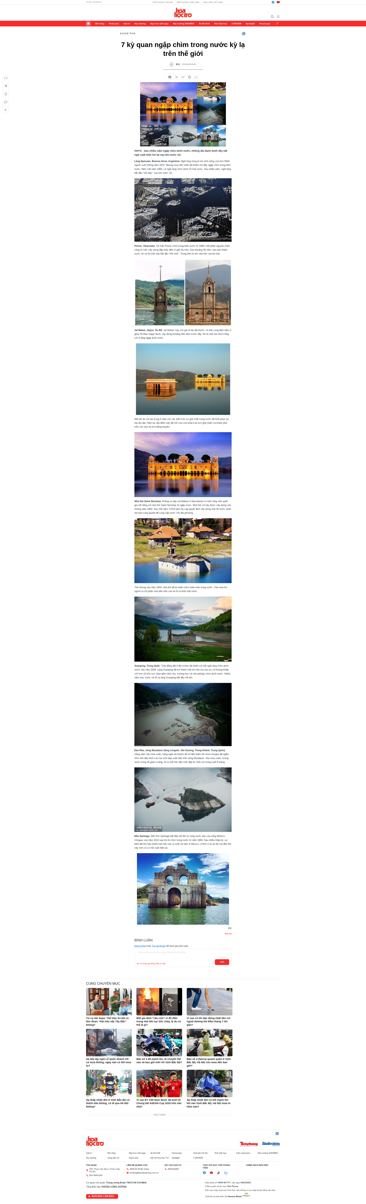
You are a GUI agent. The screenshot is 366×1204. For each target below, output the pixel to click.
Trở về (6, 110)
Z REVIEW (236, 23)
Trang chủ (88, 23)
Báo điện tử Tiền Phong (183, 12)
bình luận (196, 77)
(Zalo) (146, 1169)
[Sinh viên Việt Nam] (271, 1144)
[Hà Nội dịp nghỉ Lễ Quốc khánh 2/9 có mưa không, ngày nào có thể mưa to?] (109, 1042)
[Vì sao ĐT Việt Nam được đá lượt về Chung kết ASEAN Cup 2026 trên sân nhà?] (159, 1083)
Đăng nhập (140, 946)
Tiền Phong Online (162, 2)
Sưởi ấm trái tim (200, 1153)
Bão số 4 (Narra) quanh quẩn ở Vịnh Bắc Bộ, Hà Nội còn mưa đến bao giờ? (209, 1062)
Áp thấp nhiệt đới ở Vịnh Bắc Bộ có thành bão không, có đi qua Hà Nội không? (108, 1103)
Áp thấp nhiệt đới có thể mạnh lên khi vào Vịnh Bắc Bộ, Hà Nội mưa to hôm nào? (208, 1103)
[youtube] (278, 2)
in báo (189, 77)
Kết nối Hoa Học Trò (159, 1158)
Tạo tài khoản (159, 946)
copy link (183, 77)
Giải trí (127, 23)
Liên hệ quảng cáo (137, 1165)
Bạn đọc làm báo (103, 1196)
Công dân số (113, 1158)
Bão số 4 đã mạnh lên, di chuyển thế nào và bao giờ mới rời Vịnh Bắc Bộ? (159, 1061)
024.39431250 (95, 1175)
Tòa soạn (91, 1165)
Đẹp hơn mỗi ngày (159, 23)
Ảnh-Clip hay (220, 23)
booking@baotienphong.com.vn (144, 1173)
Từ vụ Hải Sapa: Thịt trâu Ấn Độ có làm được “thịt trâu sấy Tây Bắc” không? (107, 1021)
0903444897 (173, 1169)
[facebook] (273, 2)
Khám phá (114, 23)
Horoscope (264, 23)
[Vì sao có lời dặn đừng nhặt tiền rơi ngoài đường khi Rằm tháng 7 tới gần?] (209, 1001)
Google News (243, 33)
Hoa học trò (95, 1141)
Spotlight (250, 23)
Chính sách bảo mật (257, 1165)
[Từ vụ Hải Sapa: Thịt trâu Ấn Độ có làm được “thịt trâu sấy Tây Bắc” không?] (109, 1001)
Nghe (6, 78)
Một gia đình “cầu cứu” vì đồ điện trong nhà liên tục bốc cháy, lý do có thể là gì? (158, 1021)
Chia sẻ (6, 86)
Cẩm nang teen (243, 1153)
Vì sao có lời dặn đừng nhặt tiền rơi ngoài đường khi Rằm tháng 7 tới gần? (208, 1021)
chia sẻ (170, 77)
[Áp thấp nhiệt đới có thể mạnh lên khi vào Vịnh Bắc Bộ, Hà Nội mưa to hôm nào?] (209, 1083)
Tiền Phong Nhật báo (187, 2)
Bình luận (6, 102)
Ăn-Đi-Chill (204, 23)
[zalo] (227, 1172)
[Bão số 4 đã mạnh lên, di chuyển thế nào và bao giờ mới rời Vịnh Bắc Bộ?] (159, 1042)
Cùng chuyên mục (103, 983)
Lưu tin (6, 94)
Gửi (222, 962)
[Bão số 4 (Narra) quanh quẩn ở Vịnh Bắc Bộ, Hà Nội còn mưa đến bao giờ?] (209, 1042)
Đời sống (99, 23)
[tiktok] (220, 1173)
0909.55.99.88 (136, 1169)
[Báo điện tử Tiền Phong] (249, 1144)
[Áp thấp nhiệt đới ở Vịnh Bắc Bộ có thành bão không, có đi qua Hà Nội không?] (109, 1083)
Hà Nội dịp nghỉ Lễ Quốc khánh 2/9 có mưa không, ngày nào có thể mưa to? (108, 1062)
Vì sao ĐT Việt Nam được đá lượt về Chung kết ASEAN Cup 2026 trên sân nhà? (158, 1103)
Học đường (140, 23)
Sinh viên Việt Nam (213, 2)
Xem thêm (277, 23)
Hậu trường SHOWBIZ (183, 23)
